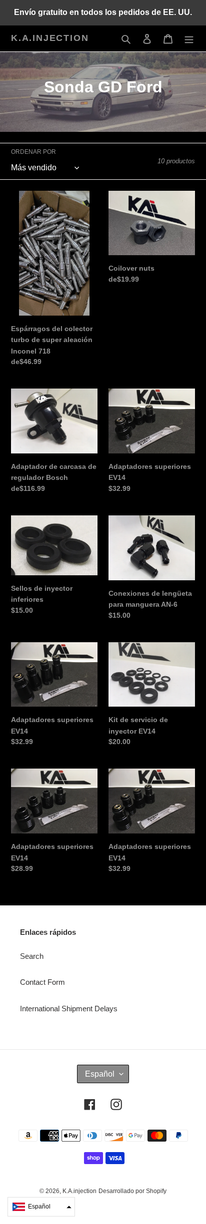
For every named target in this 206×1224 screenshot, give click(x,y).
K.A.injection (49, 38)
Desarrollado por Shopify (132, 1191)
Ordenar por (33, 151)
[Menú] (189, 38)
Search (32, 956)
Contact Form (42, 982)
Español (99, 1074)
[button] (41, 1207)
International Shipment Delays (69, 1008)
